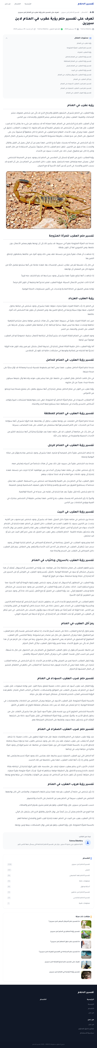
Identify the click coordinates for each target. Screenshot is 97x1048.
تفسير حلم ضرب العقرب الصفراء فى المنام (76, 88)
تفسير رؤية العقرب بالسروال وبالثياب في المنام (74, 75)
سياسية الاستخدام (87, 1033)
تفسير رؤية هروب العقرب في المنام (78, 93)
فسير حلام (86, 4)
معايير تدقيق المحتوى (86, 1029)
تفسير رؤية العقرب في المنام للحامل (78, 57)
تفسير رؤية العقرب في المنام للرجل (78, 66)
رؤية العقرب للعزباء (84, 52)
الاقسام (18, 4)
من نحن (7, 4)
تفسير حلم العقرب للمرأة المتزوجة (79, 48)
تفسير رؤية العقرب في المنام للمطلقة (77, 61)
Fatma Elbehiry (86, 29)
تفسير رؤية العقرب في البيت (81, 70)
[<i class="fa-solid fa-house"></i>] (92, 12)
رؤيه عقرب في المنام (84, 43)
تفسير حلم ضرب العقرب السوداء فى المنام (75, 84)
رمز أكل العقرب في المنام (82, 79)
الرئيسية (28, 4)
